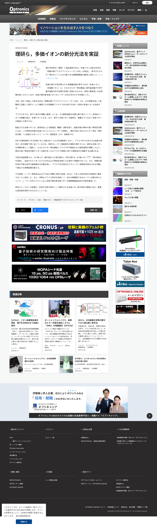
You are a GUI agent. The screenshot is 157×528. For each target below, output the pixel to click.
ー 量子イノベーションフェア (20, 441)
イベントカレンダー (118, 2)
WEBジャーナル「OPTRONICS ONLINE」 (94, 483)
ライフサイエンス (91, 345)
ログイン (135, 3)
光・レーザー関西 (15, 445)
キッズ (122, 10)
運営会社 (124, 507)
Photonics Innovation (17, 448)
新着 (95, 10)
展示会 (67, 345)
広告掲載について (113, 507)
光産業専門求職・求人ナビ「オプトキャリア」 (132, 437)
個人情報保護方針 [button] (23, 516)
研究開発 (43, 62)
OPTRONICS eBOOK (16, 487)
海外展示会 (13, 455)
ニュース (18, 40)
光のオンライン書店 (16, 483)
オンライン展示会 (15, 462)
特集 (114, 10)
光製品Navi (84, 437)
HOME (11, 40)
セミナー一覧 (49, 437)
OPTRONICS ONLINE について (95, 507)
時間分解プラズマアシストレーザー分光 (68, 200)
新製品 (47, 347)
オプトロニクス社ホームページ (91, 480)
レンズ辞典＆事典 (51, 480)
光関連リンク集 (142, 507)
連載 (139, 10)
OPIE (46, 345)
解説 (108, 10)
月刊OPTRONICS (15, 480)
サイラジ (131, 10)
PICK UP (52, 345)
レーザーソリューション (18, 452)
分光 (39, 200)
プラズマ (31, 200)
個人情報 (132, 507)
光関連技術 (31, 62)
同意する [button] (24, 522)
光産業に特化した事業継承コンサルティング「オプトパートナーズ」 (131, 442)
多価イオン (47, 200)
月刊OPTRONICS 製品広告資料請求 (93, 441)
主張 (101, 10)
